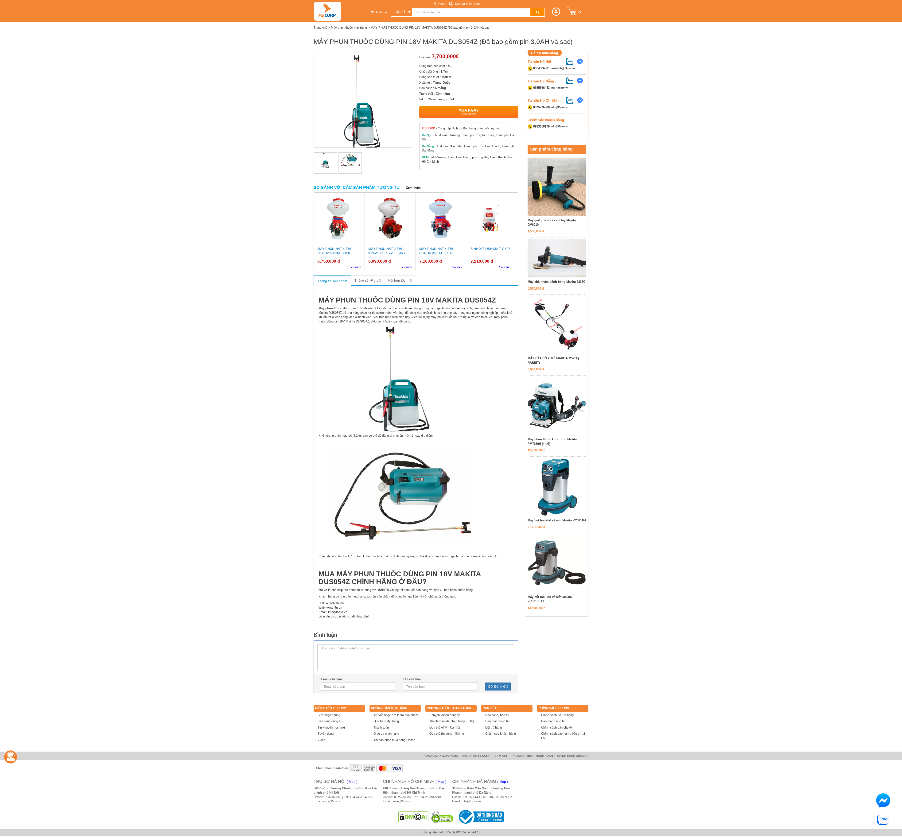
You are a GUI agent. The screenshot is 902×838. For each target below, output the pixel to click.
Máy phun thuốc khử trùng (349, 27)
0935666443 (471, 797)
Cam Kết (490, 708)
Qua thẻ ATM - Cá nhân (445, 727)
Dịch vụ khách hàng (468, 3)
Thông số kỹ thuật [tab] (367, 280)
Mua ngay (469, 112)
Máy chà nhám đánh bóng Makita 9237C (556, 281)
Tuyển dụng (326, 733)
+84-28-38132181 (431, 797)
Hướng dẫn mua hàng (389, 708)
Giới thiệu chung (329, 715)
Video (441, 3)
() (579, 11)
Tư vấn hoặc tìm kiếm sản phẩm (395, 715)
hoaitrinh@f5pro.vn (563, 68)
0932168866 (333, 797)
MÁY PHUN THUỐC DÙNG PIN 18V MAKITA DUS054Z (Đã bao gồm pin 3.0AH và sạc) (430, 27)
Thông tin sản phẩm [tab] (332, 281)
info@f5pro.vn (559, 87)
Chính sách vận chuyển (557, 727)
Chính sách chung (554, 708)
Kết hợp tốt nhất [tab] (400, 280)
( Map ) (352, 782)
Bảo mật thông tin (497, 721)
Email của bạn (331, 679)
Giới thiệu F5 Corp (330, 708)
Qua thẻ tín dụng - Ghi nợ (446, 733)
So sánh (355, 267)
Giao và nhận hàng (386, 733)
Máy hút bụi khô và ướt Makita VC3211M (557, 520)
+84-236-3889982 (500, 797)
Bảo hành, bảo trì (497, 715)
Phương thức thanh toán (449, 708)
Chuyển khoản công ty (444, 715)
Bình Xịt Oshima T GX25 (490, 249)
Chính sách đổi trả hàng (557, 715)
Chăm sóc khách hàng (500, 733)
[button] (556, 11)
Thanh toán (381, 727)
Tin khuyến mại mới (331, 727)
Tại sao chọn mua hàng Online (394, 740)
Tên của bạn (412, 679)
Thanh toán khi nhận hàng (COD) (451, 721)
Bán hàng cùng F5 (330, 721)
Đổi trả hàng (493, 727)
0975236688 (402, 797)
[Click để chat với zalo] (570, 61)
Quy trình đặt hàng (386, 721)
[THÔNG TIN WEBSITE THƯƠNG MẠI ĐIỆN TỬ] (480, 817)
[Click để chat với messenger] (581, 61)
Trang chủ (320, 27)
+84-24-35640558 (361, 797)
